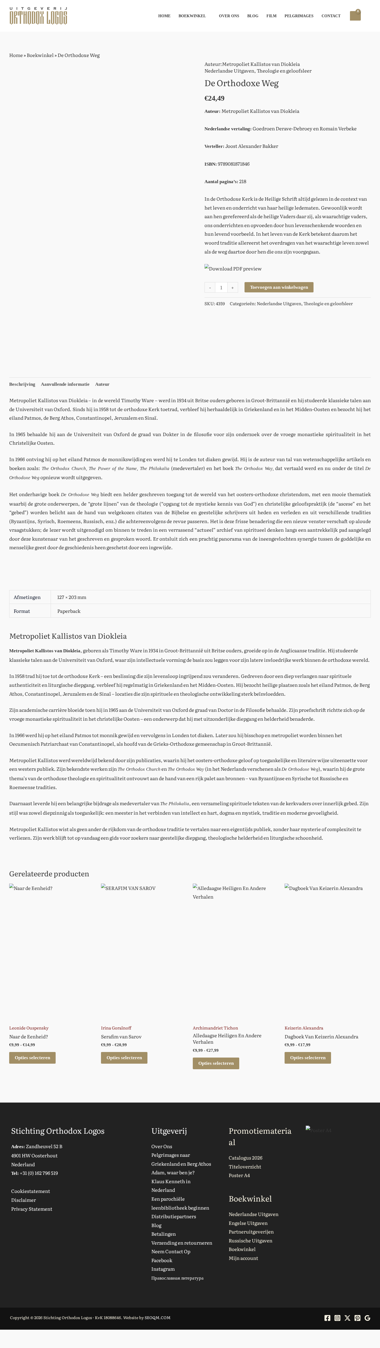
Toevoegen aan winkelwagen (279, 287)
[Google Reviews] (367, 1318)
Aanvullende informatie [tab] (65, 384)
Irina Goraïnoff (116, 1028)
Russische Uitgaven (250, 1240)
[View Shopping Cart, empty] (355, 16)
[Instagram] (337, 1318)
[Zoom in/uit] (5, 1336)
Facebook (161, 1260)
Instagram (163, 1268)
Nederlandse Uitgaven (229, 70)
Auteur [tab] (102, 384)
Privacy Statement (31, 1208)
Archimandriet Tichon (215, 1028)
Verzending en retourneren (181, 1242)
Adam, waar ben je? (173, 1172)
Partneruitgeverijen (251, 1231)
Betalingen (163, 1233)
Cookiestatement (30, 1190)
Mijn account (243, 1257)
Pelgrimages (299, 16)
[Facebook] (327, 1318)
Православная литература (177, 1277)
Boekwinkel (192, 16)
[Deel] (29, 1336)
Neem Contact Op (170, 1251)
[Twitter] (347, 1318)
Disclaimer (23, 1199)
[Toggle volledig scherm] (17, 1336)
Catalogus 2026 (245, 1157)
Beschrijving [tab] (22, 384)
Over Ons (229, 16)
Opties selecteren (32, 1057)
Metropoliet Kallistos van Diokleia (261, 63)
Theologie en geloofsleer (284, 70)
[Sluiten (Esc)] (41, 1336)
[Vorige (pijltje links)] (5, 1345)
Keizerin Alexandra (304, 1028)
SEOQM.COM (158, 1317)
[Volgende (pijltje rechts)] (17, 1345)
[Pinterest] (357, 1318)
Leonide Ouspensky (29, 1028)
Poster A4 (239, 1175)
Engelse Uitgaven (248, 1222)
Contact (331, 16)
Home (164, 16)
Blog (252, 16)
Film (272, 16)
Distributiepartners (173, 1216)
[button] (368, 16)
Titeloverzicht (245, 1166)
